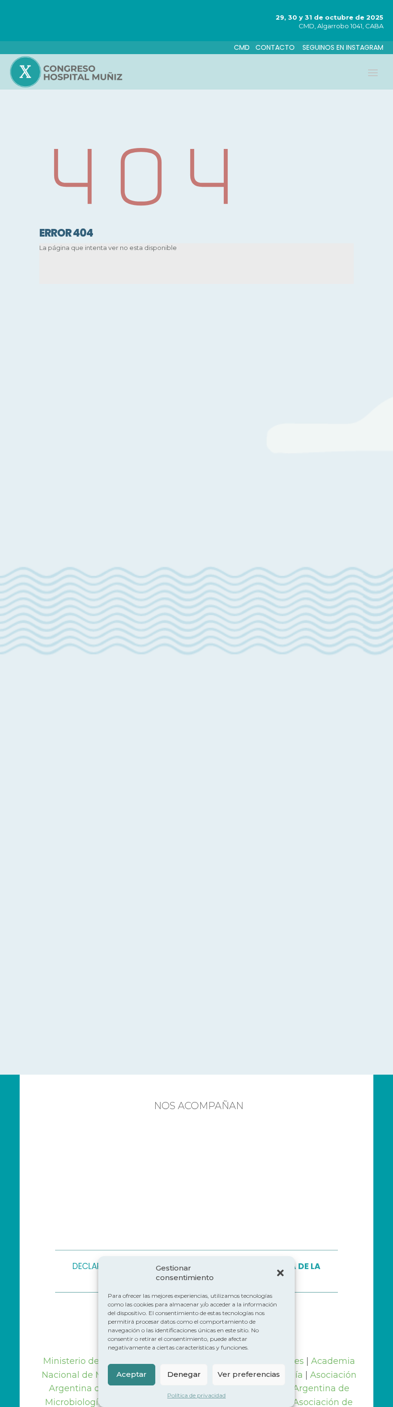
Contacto (276, 47)
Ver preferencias (249, 1374)
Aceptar (131, 1374)
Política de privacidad (196, 1395)
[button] (280, 1273)
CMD (242, 47)
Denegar (184, 1374)
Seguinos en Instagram (342, 47)
